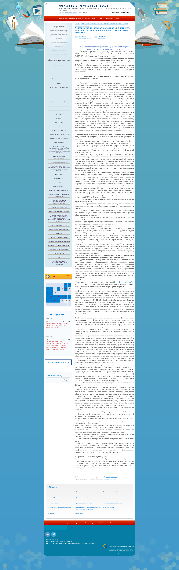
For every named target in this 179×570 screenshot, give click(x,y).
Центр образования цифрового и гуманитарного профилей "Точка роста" (59, 60)
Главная (77, 23)
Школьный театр (59, 178)
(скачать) (107, 477)
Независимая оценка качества (58, 362)
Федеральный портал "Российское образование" (114, 491)
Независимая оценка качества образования (59, 82)
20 (58, 296)
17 (47, 296)
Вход (65, 380)
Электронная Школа (59, 70)
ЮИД (59, 257)
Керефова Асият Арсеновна (59, 249)
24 (47, 300)
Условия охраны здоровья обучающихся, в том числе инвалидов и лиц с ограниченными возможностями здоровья (59, 218)
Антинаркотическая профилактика (59, 157)
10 (47, 292)
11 (51, 292)
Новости (87, 18)
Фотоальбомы (109, 18)
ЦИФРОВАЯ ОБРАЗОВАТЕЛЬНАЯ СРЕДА (59, 190)
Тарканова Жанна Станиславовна (59, 245)
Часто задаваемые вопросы (59, 162)
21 (62, 296)
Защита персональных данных (59, 101)
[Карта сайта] (63, 12)
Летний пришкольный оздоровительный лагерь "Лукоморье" (59, 263)
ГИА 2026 (101, 18)
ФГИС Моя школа (59, 47)
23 (69, 296)
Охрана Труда (59, 174)
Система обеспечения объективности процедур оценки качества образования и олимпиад (59, 168)
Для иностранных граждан (59, 237)
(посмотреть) (114, 477)
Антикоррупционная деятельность (59, 113)
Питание (59, 39)
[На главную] (60, 12)
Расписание (59, 105)
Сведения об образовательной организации (71, 18)
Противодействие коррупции (59, 31)
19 (54, 296)
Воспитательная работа (59, 130)
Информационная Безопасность (59, 97)
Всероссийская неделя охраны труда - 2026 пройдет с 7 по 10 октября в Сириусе (57, 325)
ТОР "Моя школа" (59, 253)
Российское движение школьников (84, 503)
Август (68, 275)
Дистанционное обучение (59, 43)
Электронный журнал (59, 51)
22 (65, 296)
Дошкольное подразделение (59, 109)
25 (51, 300)
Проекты (93, 18)
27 (58, 300)
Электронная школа (54, 503)
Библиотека (59, 122)
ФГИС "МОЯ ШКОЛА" (59, 186)
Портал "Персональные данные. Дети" (58, 497)
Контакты (117, 18)
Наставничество (59, 142)
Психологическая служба (59, 225)
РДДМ (59, 182)
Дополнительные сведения (59, 35)
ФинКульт (52, 513)
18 (51, 296)
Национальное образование (59, 78)
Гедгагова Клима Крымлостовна (59, 211)
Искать (98, 12)
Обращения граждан (59, 27)
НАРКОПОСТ (59, 233)
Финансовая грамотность (59, 207)
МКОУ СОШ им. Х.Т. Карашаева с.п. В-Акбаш (83, 6)
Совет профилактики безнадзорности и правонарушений (59, 202)
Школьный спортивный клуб (59, 138)
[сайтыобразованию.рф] (132, 4)
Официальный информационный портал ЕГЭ (113, 503)
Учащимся (59, 118)
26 (54, 300)
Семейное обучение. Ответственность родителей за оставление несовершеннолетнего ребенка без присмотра (59, 149)
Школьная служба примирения (59, 229)
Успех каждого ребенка (59, 93)
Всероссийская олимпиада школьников (59, 88)
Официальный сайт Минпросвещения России (60, 507)
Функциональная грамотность (59, 134)
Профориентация (59, 74)
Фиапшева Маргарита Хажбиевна (59, 241)
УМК (59, 126)
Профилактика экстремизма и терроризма (59, 195)
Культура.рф (79, 491)
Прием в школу (59, 66)
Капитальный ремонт (59, 55)
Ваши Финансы (79, 513)
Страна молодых (107, 497)
